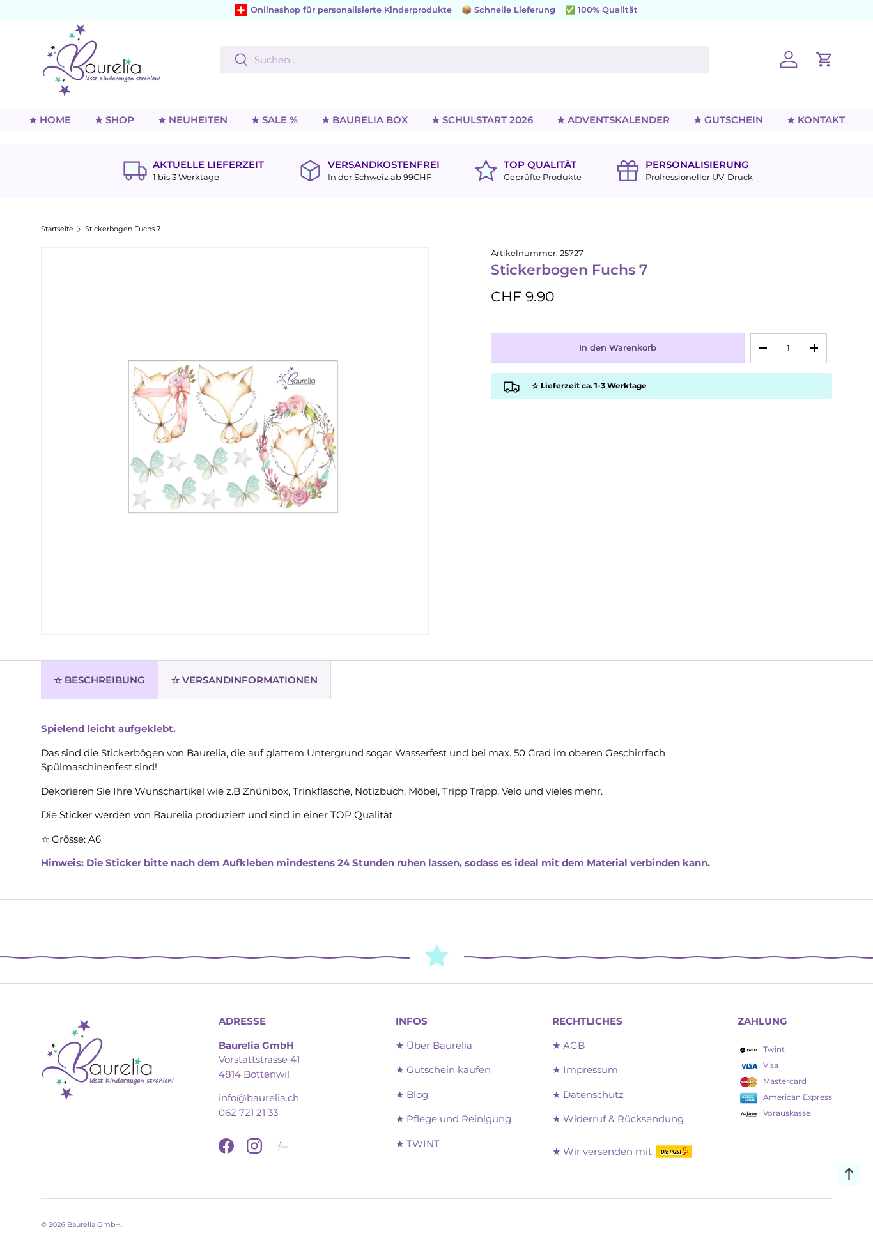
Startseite (57, 229)
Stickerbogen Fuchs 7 (122, 229)
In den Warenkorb (617, 347)
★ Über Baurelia (434, 1045)
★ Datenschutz (588, 1094)
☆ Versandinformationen (244, 680)
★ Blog (412, 1094)
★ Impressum (585, 1070)
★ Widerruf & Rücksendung (618, 1119)
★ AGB (568, 1045)
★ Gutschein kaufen (443, 1070)
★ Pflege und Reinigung (453, 1119)
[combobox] (464, 59)
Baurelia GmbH (94, 1224)
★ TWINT (418, 1144)
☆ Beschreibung (99, 680)
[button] (824, 59)
